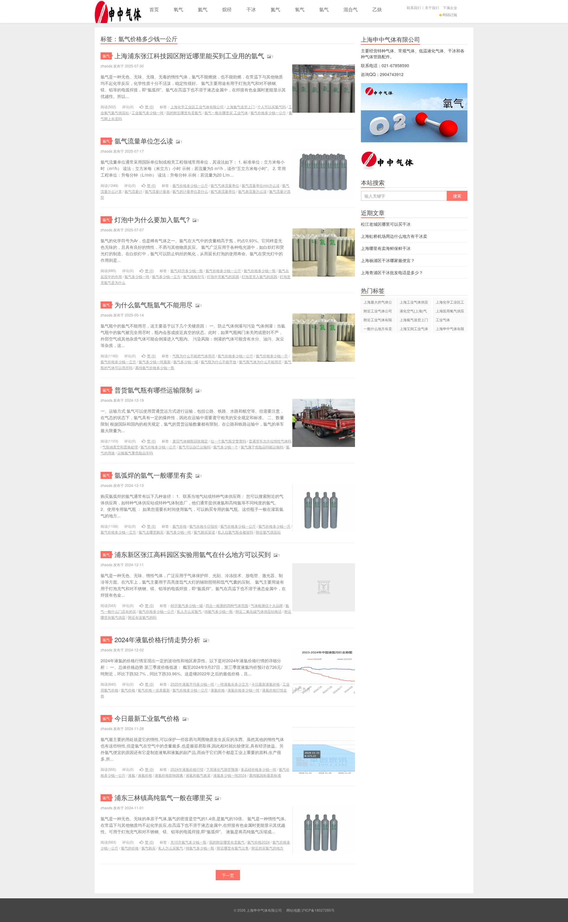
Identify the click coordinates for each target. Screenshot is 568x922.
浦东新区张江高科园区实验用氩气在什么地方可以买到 (192, 554)
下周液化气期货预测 (222, 769)
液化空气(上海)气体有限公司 (413, 311)
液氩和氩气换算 (198, 775)
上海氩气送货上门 (240, 106)
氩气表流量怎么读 (252, 191)
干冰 (251, 9)
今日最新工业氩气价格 (147, 718)
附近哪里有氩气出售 (233, 847)
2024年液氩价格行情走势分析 (157, 639)
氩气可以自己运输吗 (195, 446)
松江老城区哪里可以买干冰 (386, 224)
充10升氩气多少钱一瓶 (188, 842)
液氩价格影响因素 (169, 775)
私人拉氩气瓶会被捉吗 (235, 532)
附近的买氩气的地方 (267, 847)
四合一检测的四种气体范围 (227, 605)
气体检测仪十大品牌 (267, 605)
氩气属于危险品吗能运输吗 (262, 446)
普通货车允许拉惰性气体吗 (270, 440)
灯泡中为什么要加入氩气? (152, 219)
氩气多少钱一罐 (185, 361)
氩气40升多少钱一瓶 (186, 270)
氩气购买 (148, 847)
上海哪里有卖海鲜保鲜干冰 (386, 248)
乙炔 (377, 9)
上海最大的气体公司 (378, 302)
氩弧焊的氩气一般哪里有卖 (153, 474)
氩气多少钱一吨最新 (155, 361)
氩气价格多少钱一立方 (118, 361)
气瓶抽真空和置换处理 (120, 446)
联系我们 (414, 7)
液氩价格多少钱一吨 (243, 689)
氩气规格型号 (193, 276)
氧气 (178, 9)
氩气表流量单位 (223, 191)
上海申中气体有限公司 (118, 11)
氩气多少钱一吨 (137, 276)
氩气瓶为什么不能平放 (218, 361)
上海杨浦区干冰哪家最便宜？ (388, 260)
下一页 (228, 875)
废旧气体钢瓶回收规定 (190, 440)
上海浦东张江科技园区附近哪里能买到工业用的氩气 (189, 55)
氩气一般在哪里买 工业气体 (226, 112)
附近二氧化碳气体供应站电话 (258, 611)
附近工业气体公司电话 (378, 311)
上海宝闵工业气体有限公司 (414, 329)
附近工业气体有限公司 (378, 320)
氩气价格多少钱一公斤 (268, 112)
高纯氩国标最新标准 (265, 775)
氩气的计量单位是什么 (190, 191)
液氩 (131, 775)
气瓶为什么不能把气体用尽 (193, 355)
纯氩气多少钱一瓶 (218, 611)
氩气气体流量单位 (225, 185)
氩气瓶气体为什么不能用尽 (260, 361)
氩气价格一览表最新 (154, 689)
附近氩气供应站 (268, 532)
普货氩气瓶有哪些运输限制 (153, 389)
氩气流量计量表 (157, 191)
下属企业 (450, 7)
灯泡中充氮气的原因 (223, 276)
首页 (154, 9)
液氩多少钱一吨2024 (229, 775)
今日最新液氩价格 (265, 684)
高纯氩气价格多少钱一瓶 (154, 367)
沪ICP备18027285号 (318, 910)
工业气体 (443, 319)
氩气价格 (179, 526)
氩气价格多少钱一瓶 (260, 270)
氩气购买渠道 (204, 532)
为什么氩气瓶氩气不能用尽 (153, 304)
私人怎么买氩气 (189, 611)
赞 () (149, 106)
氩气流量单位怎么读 (143, 140)
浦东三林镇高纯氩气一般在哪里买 (163, 797)
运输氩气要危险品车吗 (135, 452)
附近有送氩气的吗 (142, 617)
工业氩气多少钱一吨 (148, 112)
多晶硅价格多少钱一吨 (258, 769)
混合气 (350, 9)
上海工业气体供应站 (414, 302)
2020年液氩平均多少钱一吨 (192, 684)
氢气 (299, 9)
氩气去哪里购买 (151, 532)
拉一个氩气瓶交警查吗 (228, 440)
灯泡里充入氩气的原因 (259, 276)
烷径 (227, 9)
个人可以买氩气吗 (271, 106)
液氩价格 (218, 689)
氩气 (324, 9)
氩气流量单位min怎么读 (261, 185)
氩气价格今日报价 (203, 526)
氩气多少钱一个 (225, 446)
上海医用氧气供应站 (450, 311)
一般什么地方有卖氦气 (378, 329)
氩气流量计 (133, 191)
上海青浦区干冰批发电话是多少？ (392, 272)
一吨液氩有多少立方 (233, 684)
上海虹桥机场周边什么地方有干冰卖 (394, 236)
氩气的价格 (130, 847)
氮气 (275, 9)
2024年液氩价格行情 (187, 769)
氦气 (202, 9)
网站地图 (293, 910)
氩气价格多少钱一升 (272, 355)
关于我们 (432, 7)
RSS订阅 (450, 14)
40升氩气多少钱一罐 (186, 605)
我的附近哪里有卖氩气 (184, 112)
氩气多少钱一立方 (166, 276)
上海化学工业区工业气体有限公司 (197, 106)
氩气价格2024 (258, 842)
